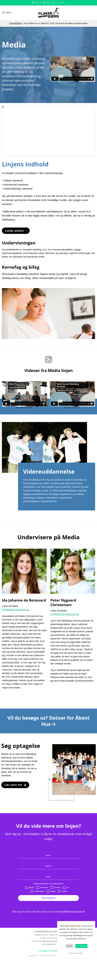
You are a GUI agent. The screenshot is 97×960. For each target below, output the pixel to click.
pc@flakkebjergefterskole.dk (64, 614)
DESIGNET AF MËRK (48, 951)
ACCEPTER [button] (81, 946)
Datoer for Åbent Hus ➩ (65, 720)
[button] (6, 12)
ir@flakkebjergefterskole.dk (15, 609)
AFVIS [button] (69, 946)
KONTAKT (32, 956)
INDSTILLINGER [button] (76, 953)
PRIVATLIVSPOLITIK (47, 956)
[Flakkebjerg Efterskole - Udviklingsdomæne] (48, 12)
